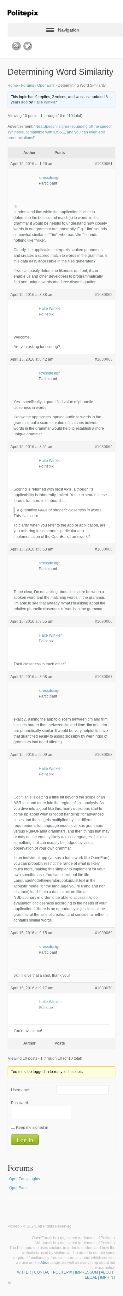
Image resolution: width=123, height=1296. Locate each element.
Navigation (68, 29)
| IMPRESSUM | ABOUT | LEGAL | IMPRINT (93, 1275)
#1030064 (104, 447)
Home (13, 85)
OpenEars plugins (24, 1179)
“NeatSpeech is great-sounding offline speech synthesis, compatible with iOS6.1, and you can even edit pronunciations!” (60, 132)
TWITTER (23, 1272)
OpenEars (46, 85)
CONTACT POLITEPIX (53, 1272)
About (45, 1262)
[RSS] (16, 46)
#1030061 (104, 164)
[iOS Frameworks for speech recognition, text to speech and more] (23, 13)
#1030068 (104, 754)
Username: (20, 1090)
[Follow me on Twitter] (27, 46)
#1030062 (104, 294)
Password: (20, 1103)
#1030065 (104, 549)
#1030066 (104, 621)
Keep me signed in (32, 1127)
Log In (25, 1140)
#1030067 (104, 677)
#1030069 (104, 933)
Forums (27, 85)
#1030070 (104, 988)
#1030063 (104, 359)
